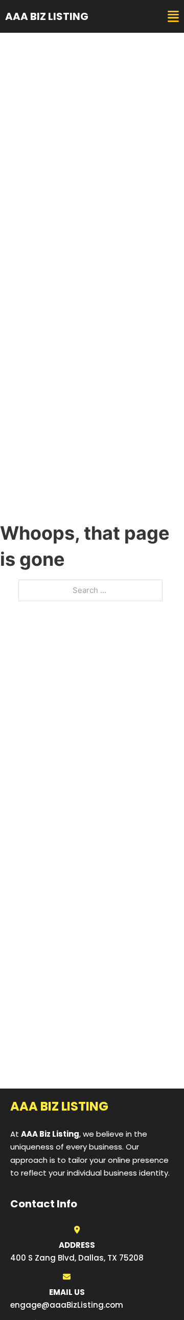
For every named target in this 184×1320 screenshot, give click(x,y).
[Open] (173, 16)
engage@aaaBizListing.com (66, 1305)
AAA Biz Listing (46, 16)
